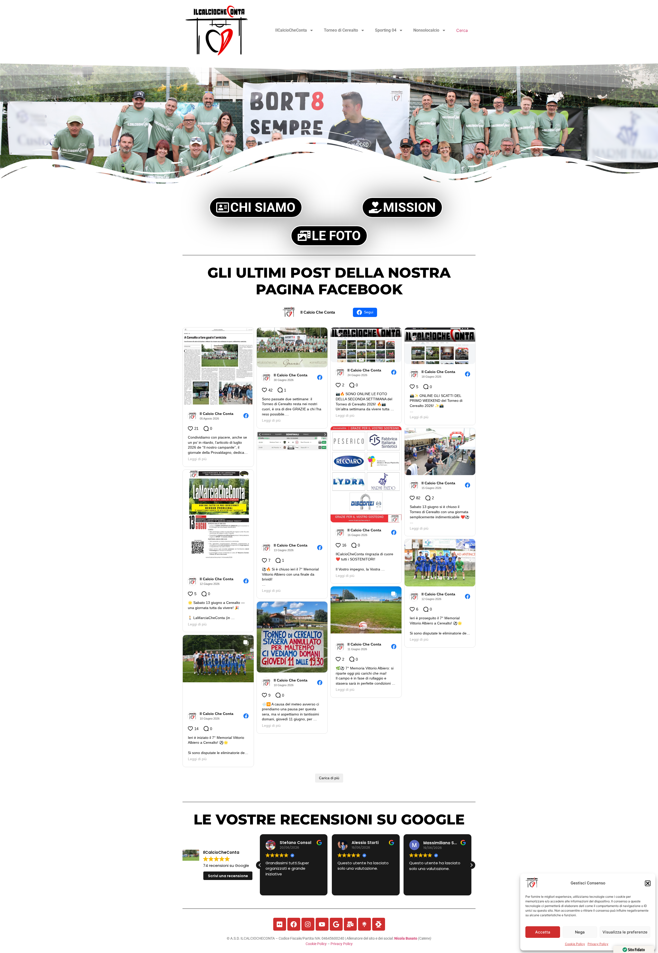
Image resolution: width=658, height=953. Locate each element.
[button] (647, 883)
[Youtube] (322, 924)
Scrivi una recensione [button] (228, 875)
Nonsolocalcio (426, 30)
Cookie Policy (575, 944)
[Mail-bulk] (350, 924)
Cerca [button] (462, 30)
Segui (368, 312)
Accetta (542, 932)
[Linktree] (364, 924)
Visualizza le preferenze (624, 932)
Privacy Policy (598, 944)
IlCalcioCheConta (291, 30)
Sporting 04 (385, 30)
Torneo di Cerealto (341, 30)
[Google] (336, 924)
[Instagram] (307, 924)
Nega (580, 932)
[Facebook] (293, 924)
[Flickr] (279, 924)
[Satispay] (378, 924)
